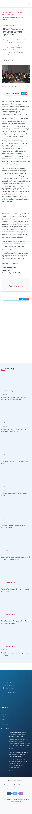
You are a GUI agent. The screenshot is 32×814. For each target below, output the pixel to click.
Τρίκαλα (19, 12)
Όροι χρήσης (8, 785)
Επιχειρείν (5, 724)
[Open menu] (29, 3)
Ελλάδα (4, 716)
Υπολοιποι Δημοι (9, 391)
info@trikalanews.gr (10, 683)
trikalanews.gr (17, 801)
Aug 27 (12, 748)
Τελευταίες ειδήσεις (7, 12)
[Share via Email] (16, 86)
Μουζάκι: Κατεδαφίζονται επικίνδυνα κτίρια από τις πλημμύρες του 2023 (17, 734)
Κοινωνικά (7, 423)
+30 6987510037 (9, 685)
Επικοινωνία (19, 789)
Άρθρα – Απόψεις (7, 15)
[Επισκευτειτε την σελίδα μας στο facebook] (9, 793)
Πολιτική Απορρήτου (20, 785)
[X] (14, 793)
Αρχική (10, 780)
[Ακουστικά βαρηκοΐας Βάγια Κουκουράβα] (16, 319)
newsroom (19, 286)
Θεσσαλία (5, 714)
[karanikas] (16, 343)
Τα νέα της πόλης (9, 455)
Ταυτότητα (10, 789)
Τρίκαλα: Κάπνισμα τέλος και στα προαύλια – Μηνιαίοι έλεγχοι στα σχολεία (18, 754)
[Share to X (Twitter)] (9, 86)
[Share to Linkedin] (12, 86)
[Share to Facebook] (5, 86)
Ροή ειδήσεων (18, 780)
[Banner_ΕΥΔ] (16, 208)
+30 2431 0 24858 (9, 688)
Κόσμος (4, 719)
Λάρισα (6, 550)
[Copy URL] (19, 86)
